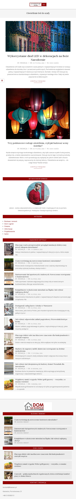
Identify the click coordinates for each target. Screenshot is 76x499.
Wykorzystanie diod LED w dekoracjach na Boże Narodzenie (38, 57)
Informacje (8, 229)
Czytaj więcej (38, 81)
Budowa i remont (10, 221)
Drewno (7, 226)
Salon (6, 234)
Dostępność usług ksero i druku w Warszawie (33, 306)
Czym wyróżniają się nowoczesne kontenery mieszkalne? (38, 261)
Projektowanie (9, 231)
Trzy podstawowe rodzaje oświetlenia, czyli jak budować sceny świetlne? (38, 144)
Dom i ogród (54, 63)
